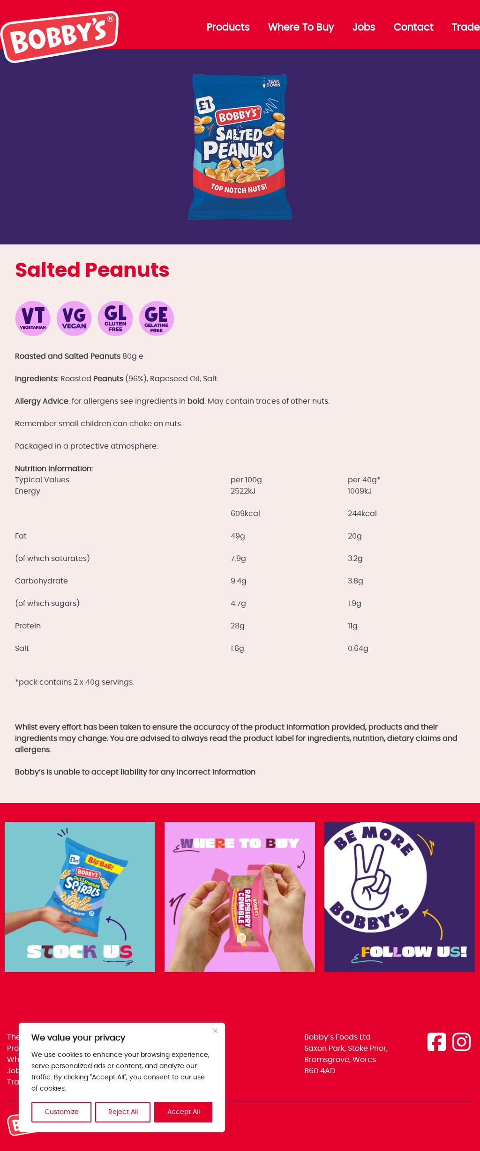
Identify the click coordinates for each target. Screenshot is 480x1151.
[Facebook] (437, 1043)
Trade (466, 27)
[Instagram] (461, 1043)
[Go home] (60, 61)
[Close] (215, 1030)
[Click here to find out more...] (80, 898)
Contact (414, 27)
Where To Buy (301, 27)
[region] (122, 1077)
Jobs (363, 27)
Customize (62, 1112)
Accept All (183, 1112)
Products (228, 27)
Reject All (123, 1112)
